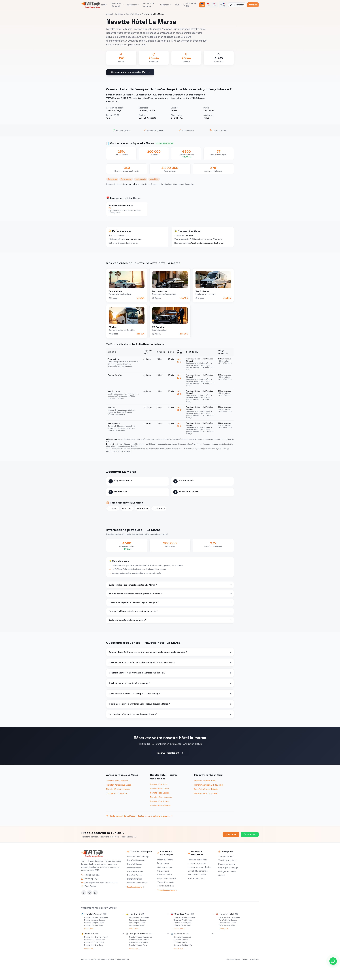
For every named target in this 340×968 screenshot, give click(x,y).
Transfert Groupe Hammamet (140, 937)
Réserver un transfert (197, 860)
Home (104, 5)
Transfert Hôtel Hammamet (229, 917)
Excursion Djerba (180, 942)
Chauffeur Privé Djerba (183, 923)
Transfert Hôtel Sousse (228, 920)
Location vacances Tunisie (199, 867)
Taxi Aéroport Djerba (137, 923)
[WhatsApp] (95, 892)
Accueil (109, 14)
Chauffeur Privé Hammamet (184, 917)
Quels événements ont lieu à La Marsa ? (170, 620)
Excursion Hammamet (182, 937)
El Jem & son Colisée (166, 878)
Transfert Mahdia (134, 879)
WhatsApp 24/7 (91, 879)
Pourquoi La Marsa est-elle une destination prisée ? (170, 611)
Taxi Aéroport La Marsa (116, 793)
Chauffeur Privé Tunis (182, 925)
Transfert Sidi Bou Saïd (137, 882)
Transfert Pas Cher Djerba (94, 942)
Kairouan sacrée (164, 874)
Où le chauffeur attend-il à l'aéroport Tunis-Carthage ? (170, 693)
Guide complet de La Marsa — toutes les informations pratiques (139, 816)
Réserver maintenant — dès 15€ (128, 72)
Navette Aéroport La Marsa (118, 789)
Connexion (239, 5)
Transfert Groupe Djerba (138, 942)
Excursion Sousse (181, 940)
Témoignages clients (227, 860)
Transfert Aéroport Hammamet (96, 917)
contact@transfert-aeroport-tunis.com (101, 882)
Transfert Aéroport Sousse (94, 920)
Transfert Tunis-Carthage (138, 856)
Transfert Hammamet (136, 860)
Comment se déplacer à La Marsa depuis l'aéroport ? (170, 602)
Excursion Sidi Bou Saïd (183, 945)
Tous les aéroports (134, 887)
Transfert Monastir (135, 871)
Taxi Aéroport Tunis (136, 925)
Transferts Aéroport (116, 4)
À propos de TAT (225, 856)
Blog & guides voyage (228, 868)
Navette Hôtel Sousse (159, 793)
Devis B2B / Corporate (198, 871)
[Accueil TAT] (90, 5)
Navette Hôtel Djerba (159, 788)
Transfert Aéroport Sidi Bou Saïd (208, 785)
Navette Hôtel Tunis (158, 784)
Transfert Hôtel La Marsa (117, 780)
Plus (177, 5)
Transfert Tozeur (134, 875)
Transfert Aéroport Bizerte (205, 793)
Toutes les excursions (166, 890)
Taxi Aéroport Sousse (137, 920)
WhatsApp (251, 834)
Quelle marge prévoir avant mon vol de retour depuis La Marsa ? (170, 704)
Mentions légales (233, 959)
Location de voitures (148, 4)
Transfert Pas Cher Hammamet (96, 937)
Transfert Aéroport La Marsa (118, 785)
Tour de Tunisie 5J (165, 886)
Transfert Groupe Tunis (138, 945)
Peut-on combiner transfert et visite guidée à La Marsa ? (170, 593)
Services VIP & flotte (197, 874)
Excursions (132, 5)
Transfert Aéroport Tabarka (206, 789)
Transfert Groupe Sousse (139, 940)
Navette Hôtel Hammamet (161, 797)
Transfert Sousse (134, 864)
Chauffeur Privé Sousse (183, 920)
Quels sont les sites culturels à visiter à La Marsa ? (170, 585)
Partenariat (254, 959)
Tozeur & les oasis (165, 882)
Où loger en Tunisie (227, 871)
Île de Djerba (163, 863)
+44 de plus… (134, 929)
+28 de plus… (89, 929)
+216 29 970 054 (91, 875)
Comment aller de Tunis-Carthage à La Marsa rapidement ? (170, 673)
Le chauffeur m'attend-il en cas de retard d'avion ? (170, 714)
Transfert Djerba (134, 868)
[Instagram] (89, 892)
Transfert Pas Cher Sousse (94, 940)
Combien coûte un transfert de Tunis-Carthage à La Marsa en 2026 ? (170, 662)
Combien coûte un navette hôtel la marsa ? (170, 683)
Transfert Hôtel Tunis (227, 925)
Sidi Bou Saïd (163, 871)
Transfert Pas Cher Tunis (93, 945)
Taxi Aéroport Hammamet (139, 917)
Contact (221, 875)
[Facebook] (83, 892)
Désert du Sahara (165, 860)
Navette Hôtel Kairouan (160, 805)
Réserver (253, 5)
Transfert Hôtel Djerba (227, 923)
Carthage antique (165, 867)
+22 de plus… (179, 948)
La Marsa (119, 14)
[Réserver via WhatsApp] (333, 961)
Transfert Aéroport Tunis (205, 780)
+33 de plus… (179, 929)
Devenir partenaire (226, 864)
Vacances (164, 5)
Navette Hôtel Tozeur (159, 801)
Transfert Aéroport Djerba (94, 923)
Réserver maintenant (168, 753)
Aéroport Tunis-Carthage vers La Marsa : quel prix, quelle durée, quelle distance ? (170, 652)
